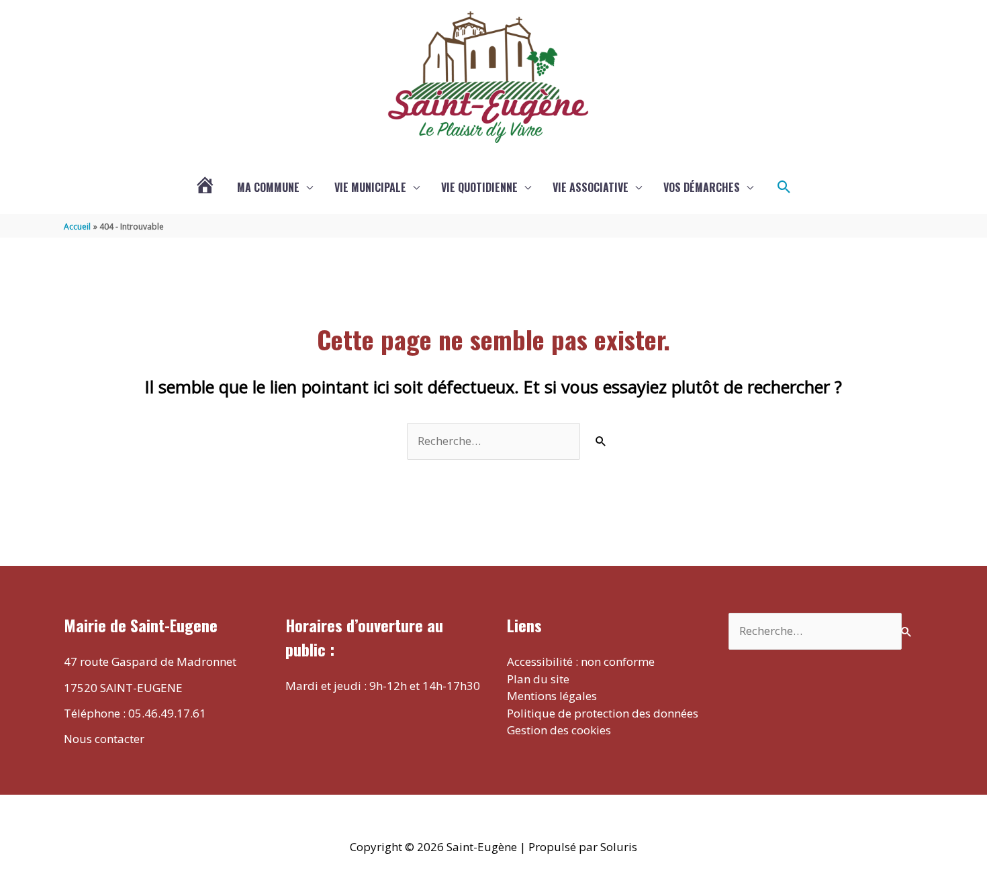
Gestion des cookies (559, 730)
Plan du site (538, 679)
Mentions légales (552, 695)
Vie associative (590, 187)
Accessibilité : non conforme (581, 661)
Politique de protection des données (602, 713)
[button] (784, 187)
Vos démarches (701, 187)
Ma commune (268, 187)
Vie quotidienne (479, 187)
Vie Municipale (370, 187)
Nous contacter (104, 738)
